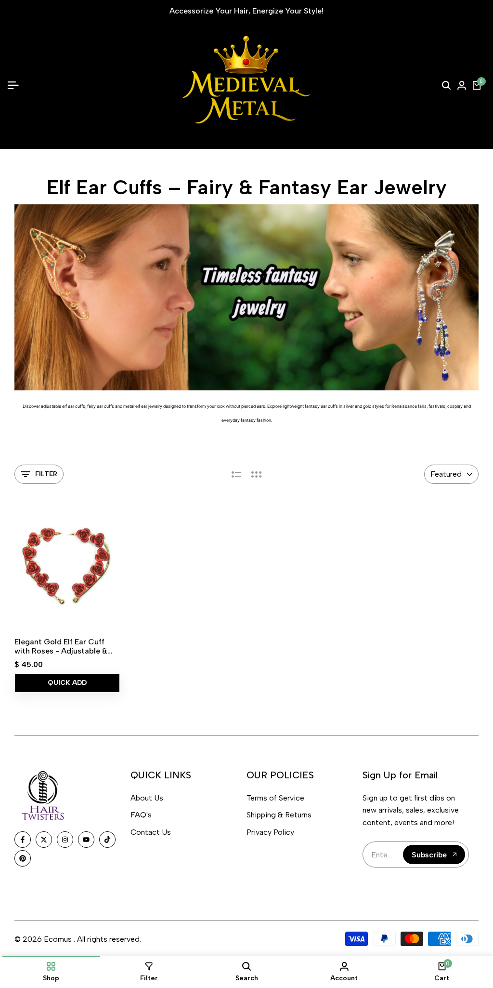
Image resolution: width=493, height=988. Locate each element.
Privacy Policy (270, 832)
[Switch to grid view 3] (256, 474)
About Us (146, 797)
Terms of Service (275, 797)
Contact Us (150, 832)
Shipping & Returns (278, 814)
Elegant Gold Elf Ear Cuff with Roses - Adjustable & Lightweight (60, 646)
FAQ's (141, 814)
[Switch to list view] (236, 474)
